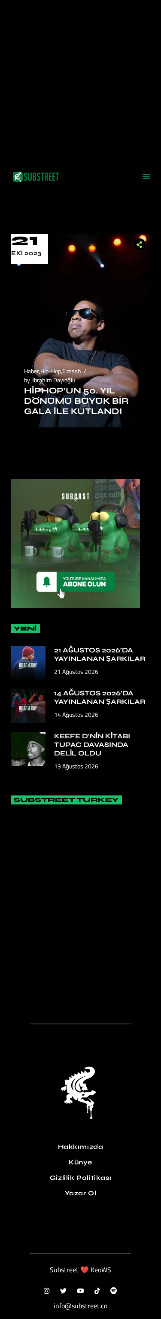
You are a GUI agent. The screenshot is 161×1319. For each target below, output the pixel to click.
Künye (80, 1162)
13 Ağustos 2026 (76, 766)
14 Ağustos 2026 (76, 714)
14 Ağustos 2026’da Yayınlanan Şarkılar (100, 697)
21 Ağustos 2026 (76, 671)
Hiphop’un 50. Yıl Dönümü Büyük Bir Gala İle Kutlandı (76, 401)
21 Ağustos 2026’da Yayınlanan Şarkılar (100, 654)
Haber (31, 370)
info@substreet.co (80, 1306)
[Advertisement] (80, 80)
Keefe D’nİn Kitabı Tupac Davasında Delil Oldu (92, 744)
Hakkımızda (80, 1147)
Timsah (71, 370)
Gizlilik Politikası (80, 1178)
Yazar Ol (81, 1193)
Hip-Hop (50, 370)
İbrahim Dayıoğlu (53, 379)
